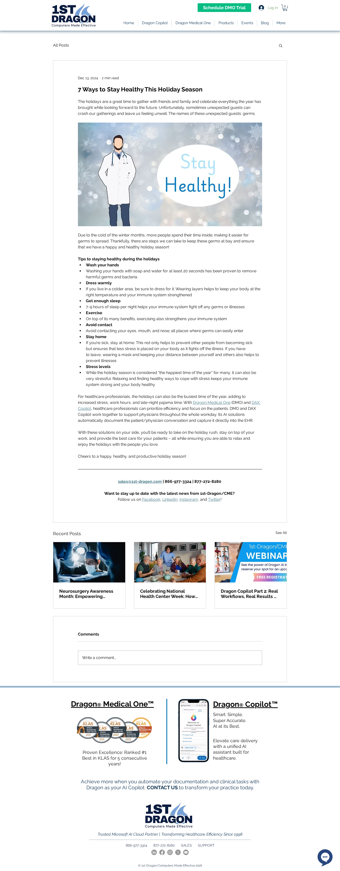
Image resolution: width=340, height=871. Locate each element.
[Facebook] (162, 852)
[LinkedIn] (154, 852)
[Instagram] (170, 852)
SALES (186, 845)
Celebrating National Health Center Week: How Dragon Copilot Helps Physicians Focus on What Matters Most (167, 593)
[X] (178, 852)
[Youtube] (186, 852)
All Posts (61, 45)
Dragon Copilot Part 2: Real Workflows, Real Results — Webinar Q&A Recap (249, 593)
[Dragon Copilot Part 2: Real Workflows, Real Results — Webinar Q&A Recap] (251, 562)
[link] (285, 7)
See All (281, 533)
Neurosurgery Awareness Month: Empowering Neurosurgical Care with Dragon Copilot (86, 593)
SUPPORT (206, 845)
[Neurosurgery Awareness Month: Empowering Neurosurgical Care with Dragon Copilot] (89, 562)
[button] (226, 23)
